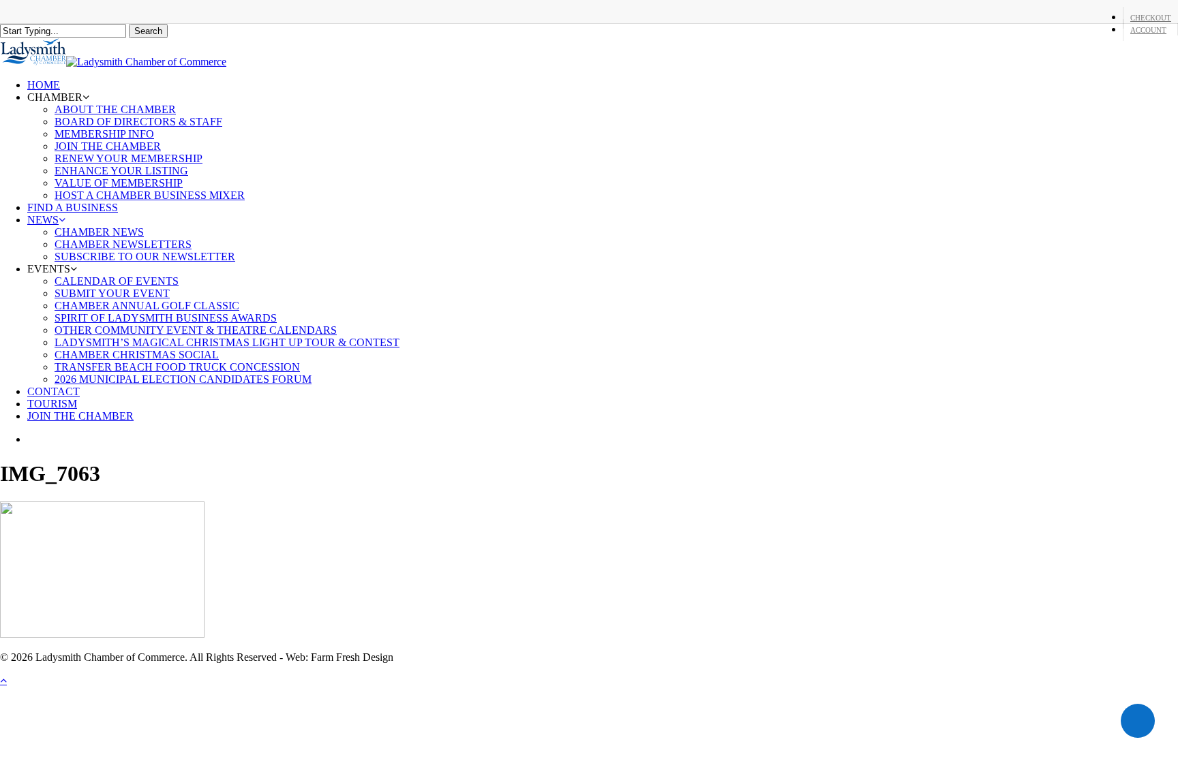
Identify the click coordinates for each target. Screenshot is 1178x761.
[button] (3, 680)
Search (148, 31)
